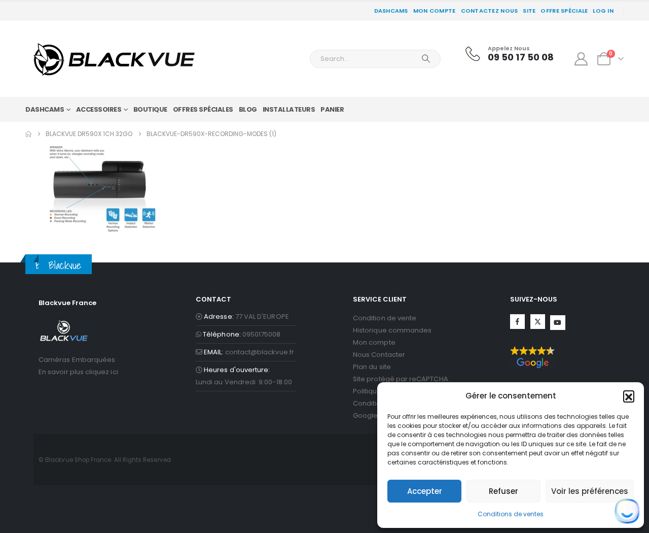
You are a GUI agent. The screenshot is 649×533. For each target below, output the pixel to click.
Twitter (537, 321)
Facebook (517, 321)
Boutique (150, 109)
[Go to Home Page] (28, 134)
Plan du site (372, 367)
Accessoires (99, 109)
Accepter (424, 491)
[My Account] (581, 58)
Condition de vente (384, 318)
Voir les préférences (589, 491)
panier (332, 109)
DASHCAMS (391, 11)
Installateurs (289, 109)
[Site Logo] (114, 58)
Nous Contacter (379, 354)
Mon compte (434, 11)
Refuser (503, 491)
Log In (603, 11)
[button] (629, 396)
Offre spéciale (564, 11)
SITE (529, 11)
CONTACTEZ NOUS (489, 11)
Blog (248, 109)
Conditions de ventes (511, 514)
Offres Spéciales (203, 109)
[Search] (426, 59)
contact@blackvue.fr (259, 352)
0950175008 (261, 334)
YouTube (557, 322)
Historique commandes (392, 330)
